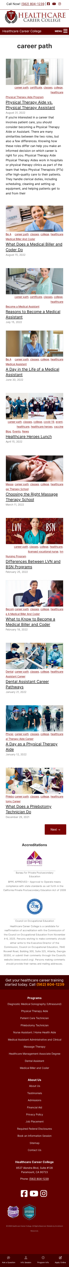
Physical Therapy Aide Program (25, 97)
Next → (55, 829)
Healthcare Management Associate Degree (34, 1053)
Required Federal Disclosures (34, 1128)
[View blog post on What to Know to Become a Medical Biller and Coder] (34, 593)
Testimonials (34, 1093)
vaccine (58, 426)
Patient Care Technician (34, 1018)
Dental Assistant (34, 1060)
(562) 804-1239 (32, 4)
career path (22, 87)
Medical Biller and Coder (34, 1067)
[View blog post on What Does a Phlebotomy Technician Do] (34, 781)
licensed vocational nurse (43, 551)
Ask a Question (8, 1262)
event (59, 421)
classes (48, 87)
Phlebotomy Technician (35, 1025)
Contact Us (34, 1150)
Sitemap (35, 1143)
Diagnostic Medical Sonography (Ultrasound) (34, 1004)
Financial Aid (34, 1107)
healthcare (57, 92)
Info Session (26, 1262)
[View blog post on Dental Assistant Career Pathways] (34, 656)
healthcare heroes (41, 426)
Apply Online (60, 1262)
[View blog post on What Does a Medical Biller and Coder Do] (34, 219)
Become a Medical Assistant (22, 306)
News (25, 431)
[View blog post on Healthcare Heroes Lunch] (34, 406)
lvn (61, 551)
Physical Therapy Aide (34, 1011)
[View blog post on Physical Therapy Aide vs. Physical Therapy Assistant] (34, 72)
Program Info (43, 1262)
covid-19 (49, 421)
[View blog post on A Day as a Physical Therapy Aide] (34, 718)
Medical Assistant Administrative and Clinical (34, 1039)
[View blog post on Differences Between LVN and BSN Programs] (34, 531)
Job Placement (35, 1121)
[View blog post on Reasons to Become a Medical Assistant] (34, 281)
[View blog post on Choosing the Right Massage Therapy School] (34, 468)
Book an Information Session (34, 1135)
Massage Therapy (34, 1046)
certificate (36, 87)
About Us (34, 1085)
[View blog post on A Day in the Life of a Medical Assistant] (34, 343)
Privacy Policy (34, 1114)
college (58, 87)
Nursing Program (16, 556)
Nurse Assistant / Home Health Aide (34, 1032)
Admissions (34, 1100)
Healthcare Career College (21, 31)
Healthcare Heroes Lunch (29, 436)
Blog (8, 431)
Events (17, 431)
